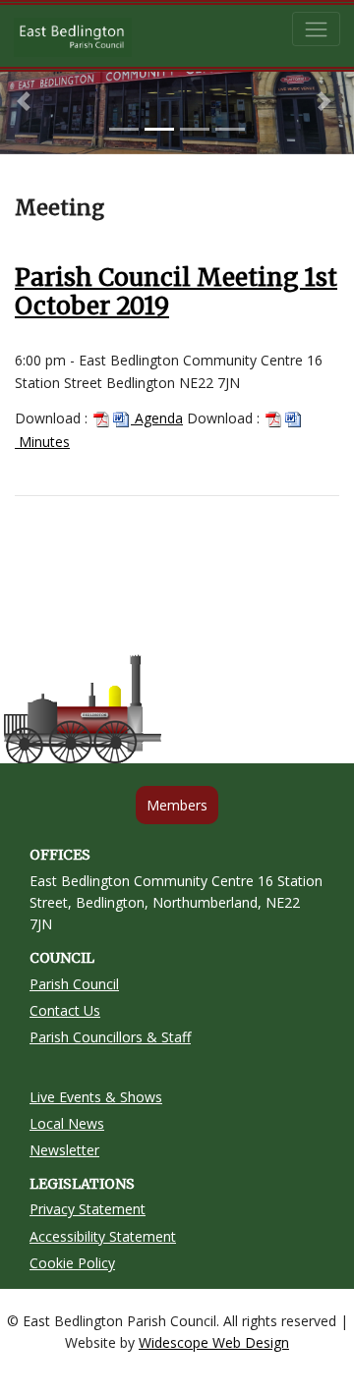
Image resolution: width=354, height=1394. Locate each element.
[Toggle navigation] (316, 29)
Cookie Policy (72, 1263)
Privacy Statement (88, 1208)
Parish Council (74, 984)
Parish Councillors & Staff (110, 1037)
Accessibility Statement (103, 1236)
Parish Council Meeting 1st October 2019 (176, 291)
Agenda (157, 418)
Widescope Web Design (214, 1342)
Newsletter (64, 1150)
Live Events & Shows (96, 1096)
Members (177, 805)
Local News (67, 1123)
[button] (26, 101)
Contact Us (65, 1010)
